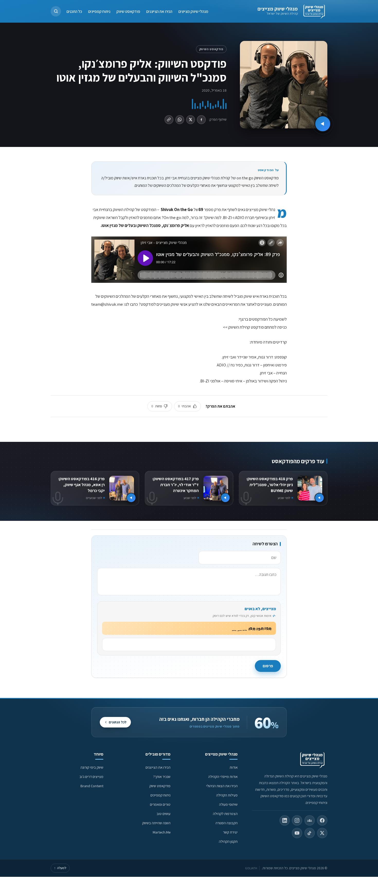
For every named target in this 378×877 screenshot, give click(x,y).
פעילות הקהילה (227, 795)
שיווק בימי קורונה (91, 767)
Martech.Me (161, 832)
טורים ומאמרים (160, 804)
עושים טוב (163, 813)
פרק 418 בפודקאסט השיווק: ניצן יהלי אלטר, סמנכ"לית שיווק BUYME (269, 484)
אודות (234, 767)
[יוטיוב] (297, 833)
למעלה (60, 868)
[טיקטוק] (309, 833)
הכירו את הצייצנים (159, 11)
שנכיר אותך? (161, 776)
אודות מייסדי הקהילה (223, 776)
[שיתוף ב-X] (190, 119)
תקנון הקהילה (228, 841)
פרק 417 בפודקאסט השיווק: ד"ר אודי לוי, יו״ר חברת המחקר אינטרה (175, 484)
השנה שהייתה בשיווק (156, 822)
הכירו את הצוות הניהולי (222, 785)
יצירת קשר (230, 832)
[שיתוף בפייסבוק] (201, 119)
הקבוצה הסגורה (226, 822)
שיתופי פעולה (228, 804)
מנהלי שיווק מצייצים (277, 8)
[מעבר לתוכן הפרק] (322, 124)
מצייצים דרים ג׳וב (91, 776)
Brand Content (91, 785)
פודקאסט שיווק (128, 11)
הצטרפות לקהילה (225, 813)
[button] (56, 11)
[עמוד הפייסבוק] (322, 820)
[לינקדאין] (285, 820)
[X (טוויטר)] (322, 833)
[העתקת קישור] (169, 119)
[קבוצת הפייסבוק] (309, 820)
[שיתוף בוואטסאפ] (179, 119)
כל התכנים (74, 11)
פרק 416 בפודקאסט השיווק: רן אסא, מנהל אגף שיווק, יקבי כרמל (81, 484)
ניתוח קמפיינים (99, 11)
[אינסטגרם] (297, 820)
